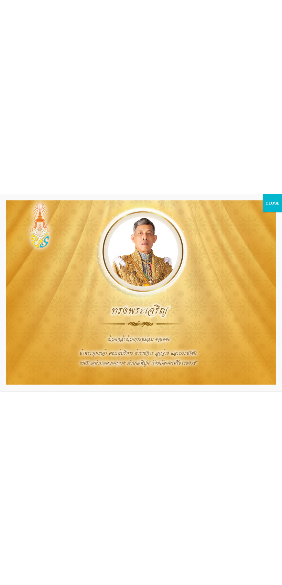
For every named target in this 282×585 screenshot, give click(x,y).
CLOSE (272, 203)
